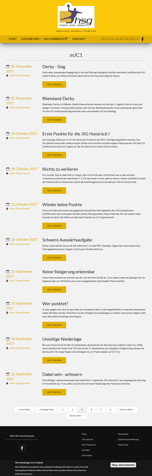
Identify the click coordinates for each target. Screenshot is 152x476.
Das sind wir (30, 38)
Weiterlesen (54, 84)
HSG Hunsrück (89, 444)
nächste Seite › (127, 409)
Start (12, 38)
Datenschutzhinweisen (41, 474)
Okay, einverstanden (123, 465)
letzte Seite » (76, 415)
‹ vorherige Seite (46, 409)
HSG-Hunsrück (54, 38)
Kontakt (78, 38)
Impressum (123, 444)
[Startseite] (76, 14)
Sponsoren (87, 455)
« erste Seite (24, 409)
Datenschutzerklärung (128, 439)
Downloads (123, 434)
